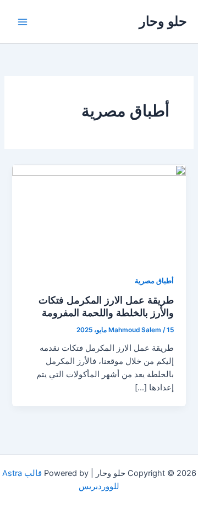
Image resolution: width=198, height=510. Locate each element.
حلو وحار (163, 21)
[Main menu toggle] (22, 21)
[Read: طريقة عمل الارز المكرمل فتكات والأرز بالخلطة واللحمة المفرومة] (98, 213)
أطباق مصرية (154, 281)
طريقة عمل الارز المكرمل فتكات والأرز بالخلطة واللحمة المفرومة (106, 306)
